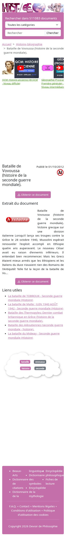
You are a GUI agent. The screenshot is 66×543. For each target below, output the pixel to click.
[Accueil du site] (33, 6)
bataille (25, 361)
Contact (24, 506)
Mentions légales (43, 506)
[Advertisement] (33, 128)
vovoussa (40, 361)
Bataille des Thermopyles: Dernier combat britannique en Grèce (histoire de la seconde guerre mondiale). (35, 317)
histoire (26, 368)
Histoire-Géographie (29, 44)
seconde (40, 368)
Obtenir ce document (34, 194)
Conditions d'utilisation (26, 510)
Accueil (6, 44)
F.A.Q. (12, 506)
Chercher (52, 33)
